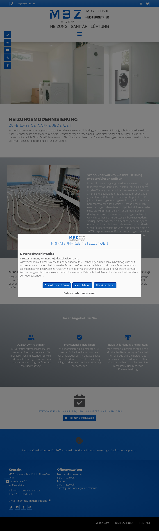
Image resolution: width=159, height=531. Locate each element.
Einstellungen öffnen (57, 285)
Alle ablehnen (82, 285)
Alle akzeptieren (105, 285)
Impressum (88, 293)
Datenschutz (71, 293)
